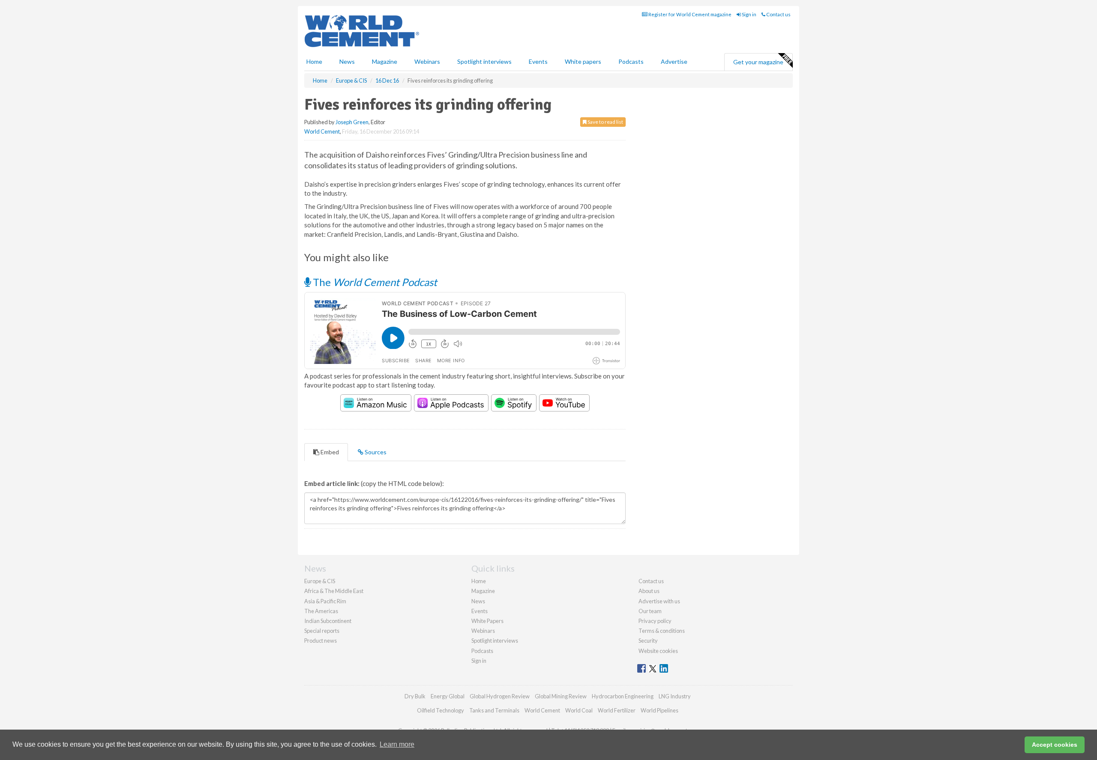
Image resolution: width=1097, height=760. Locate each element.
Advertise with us (659, 601)
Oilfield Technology (440, 710)
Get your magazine (758, 62)
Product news (320, 640)
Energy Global (448, 696)
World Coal (579, 710)
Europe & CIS (319, 581)
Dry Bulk (415, 696)
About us (648, 590)
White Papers (487, 620)
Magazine (384, 61)
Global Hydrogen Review (500, 696)
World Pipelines (659, 710)
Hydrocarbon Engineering (622, 696)
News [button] (347, 61)
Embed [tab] (329, 452)
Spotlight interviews (484, 61)
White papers (583, 61)
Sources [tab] (375, 452)
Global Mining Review (561, 696)
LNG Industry (675, 696)
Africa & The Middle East (333, 590)
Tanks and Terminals (494, 710)
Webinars (427, 61)
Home (314, 61)
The (374, 282)
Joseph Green (352, 122)
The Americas (321, 611)
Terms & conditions (661, 630)
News (478, 601)
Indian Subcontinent (327, 620)
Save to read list (605, 122)
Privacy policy (654, 620)
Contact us (778, 14)
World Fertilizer (616, 710)
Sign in (748, 14)
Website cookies (658, 650)
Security (648, 640)
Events (538, 61)
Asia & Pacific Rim (325, 601)
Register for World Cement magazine (689, 14)
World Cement (322, 131)
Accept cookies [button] (1054, 744)
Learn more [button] (397, 744)
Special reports (321, 630)
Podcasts (631, 61)
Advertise (674, 61)
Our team (650, 611)
